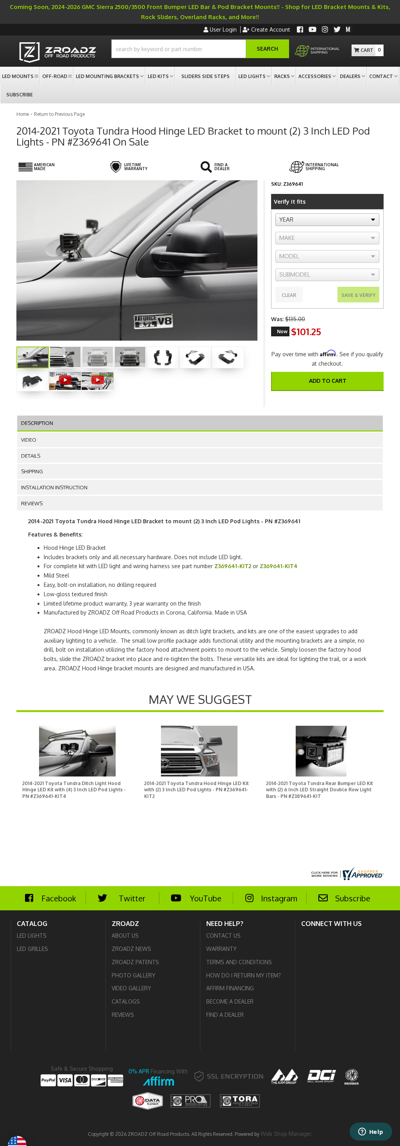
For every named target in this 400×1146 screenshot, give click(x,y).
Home (22, 114)
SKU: (276, 184)
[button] (200, 48)
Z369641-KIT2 (232, 566)
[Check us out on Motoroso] (349, 29)
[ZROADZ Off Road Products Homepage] (58, 53)
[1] (322, 400)
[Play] (65, 379)
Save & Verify (358, 295)
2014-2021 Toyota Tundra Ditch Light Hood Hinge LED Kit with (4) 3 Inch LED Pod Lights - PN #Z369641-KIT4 (74, 790)
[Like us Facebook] (300, 30)
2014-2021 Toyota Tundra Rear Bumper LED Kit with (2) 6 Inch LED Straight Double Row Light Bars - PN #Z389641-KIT (319, 790)
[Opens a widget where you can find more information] (370, 1132)
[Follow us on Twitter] (337, 30)
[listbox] (327, 219)
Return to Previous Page (59, 114)
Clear (289, 295)
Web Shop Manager (286, 1133)
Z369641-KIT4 (279, 566)
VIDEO (28, 440)
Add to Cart (327, 380)
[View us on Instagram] (325, 30)
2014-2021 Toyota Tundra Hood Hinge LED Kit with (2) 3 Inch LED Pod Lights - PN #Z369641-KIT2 (196, 790)
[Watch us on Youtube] (312, 30)
